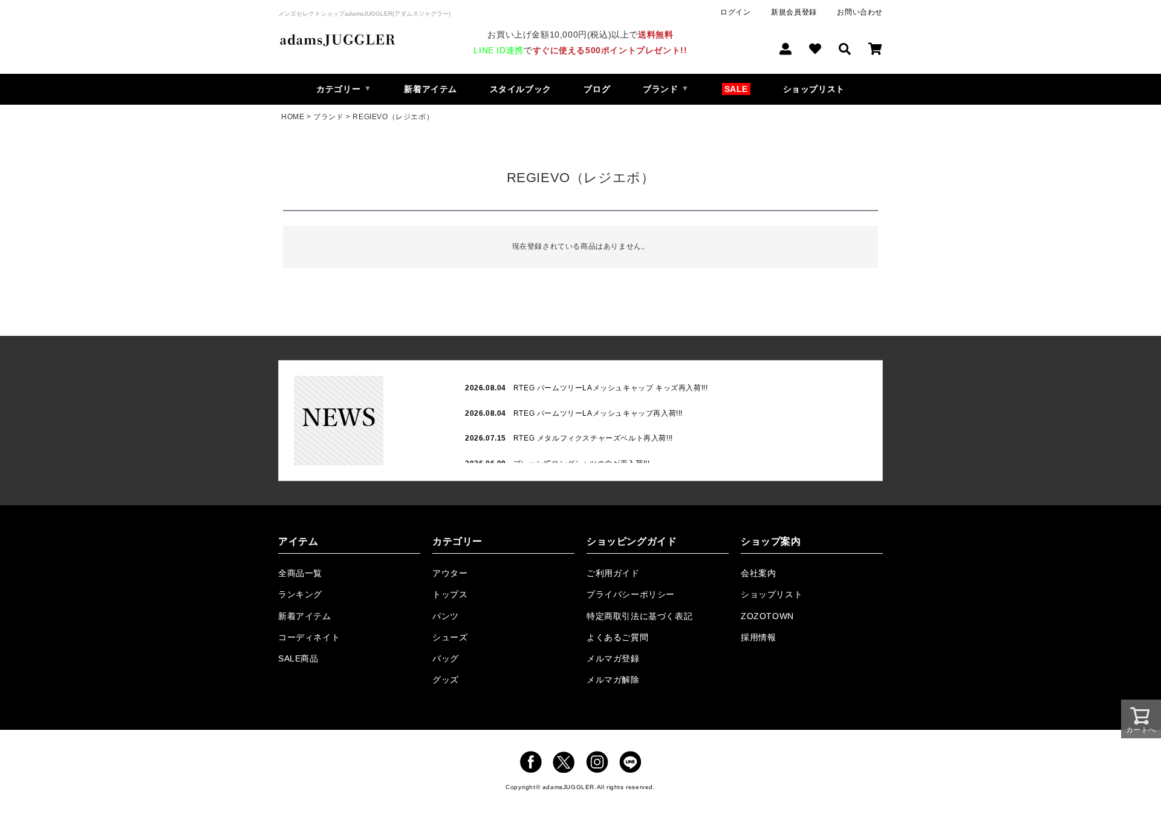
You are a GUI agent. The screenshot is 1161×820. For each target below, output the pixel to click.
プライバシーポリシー (631, 594)
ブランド (328, 117)
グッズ (445, 679)
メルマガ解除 (613, 679)
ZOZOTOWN (767, 616)
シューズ (449, 637)
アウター (449, 573)
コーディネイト (309, 637)
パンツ (445, 616)
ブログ (597, 89)
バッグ (445, 658)
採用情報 (758, 637)
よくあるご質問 (617, 637)
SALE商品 (298, 658)
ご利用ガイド (613, 573)
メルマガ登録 (613, 658)
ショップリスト (814, 89)
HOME (292, 117)
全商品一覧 (300, 573)
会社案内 (758, 573)
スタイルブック (520, 89)
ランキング (300, 594)
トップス (449, 594)
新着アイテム (430, 89)
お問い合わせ (860, 12)
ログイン (735, 12)
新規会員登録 (794, 12)
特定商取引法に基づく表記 (639, 616)
